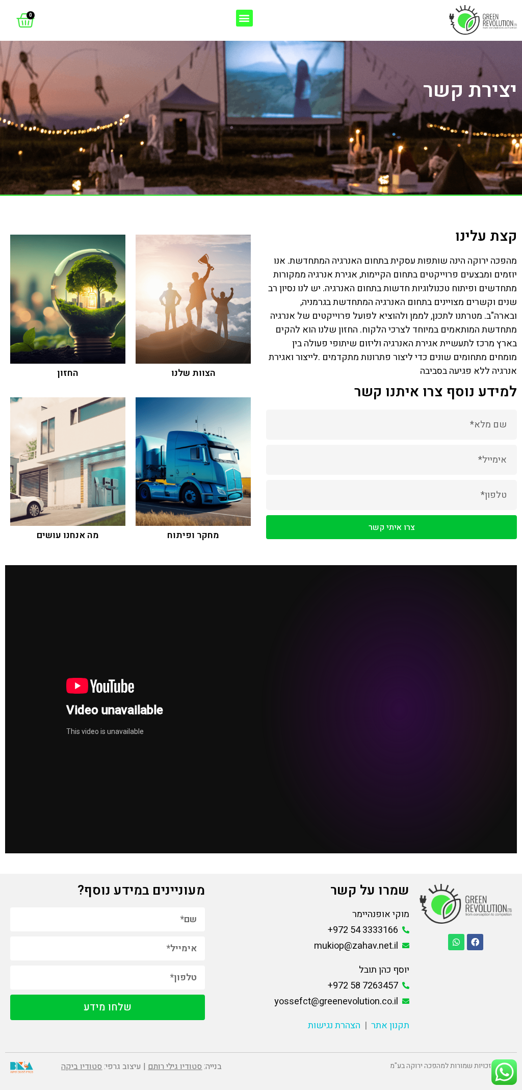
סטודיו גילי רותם (175, 1066)
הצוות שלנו (193, 373)
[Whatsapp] (456, 942)
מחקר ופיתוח (193, 535)
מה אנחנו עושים (68, 535)
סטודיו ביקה (81, 1066)
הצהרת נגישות (334, 1025)
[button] (244, 18)
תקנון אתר (390, 1025)
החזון (68, 373)
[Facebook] (475, 942)
